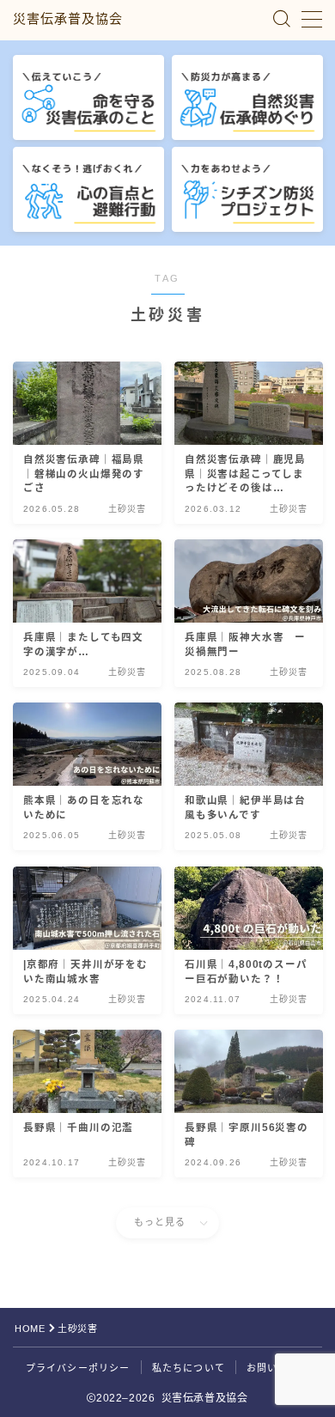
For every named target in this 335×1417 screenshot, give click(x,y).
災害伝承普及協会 (68, 19)
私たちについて (188, 1368)
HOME (30, 1328)
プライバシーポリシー (78, 1368)
